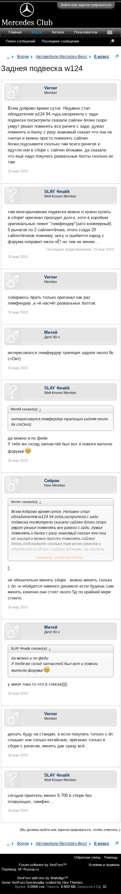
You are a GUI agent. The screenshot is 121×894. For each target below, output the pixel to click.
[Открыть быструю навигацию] (117, 56)
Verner (50, 88)
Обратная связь (87, 857)
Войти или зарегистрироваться (86, 5)
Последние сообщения (60, 41)
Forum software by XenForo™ (42, 865)
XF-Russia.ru (28, 869)
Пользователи (85, 32)
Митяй (50, 332)
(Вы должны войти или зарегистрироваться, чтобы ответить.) (70, 830)
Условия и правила (103, 865)
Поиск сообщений (20, 41)
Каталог (58, 32)
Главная (15, 32)
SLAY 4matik (57, 191)
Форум (36, 32)
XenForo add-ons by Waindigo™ (42, 878)
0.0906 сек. (36, 887)
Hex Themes (72, 882)
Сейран (51, 480)
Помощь (111, 857)
